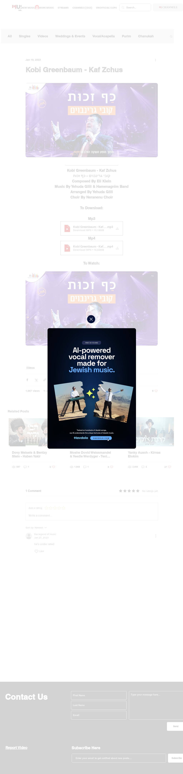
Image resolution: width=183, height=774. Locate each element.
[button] (91, 319)
